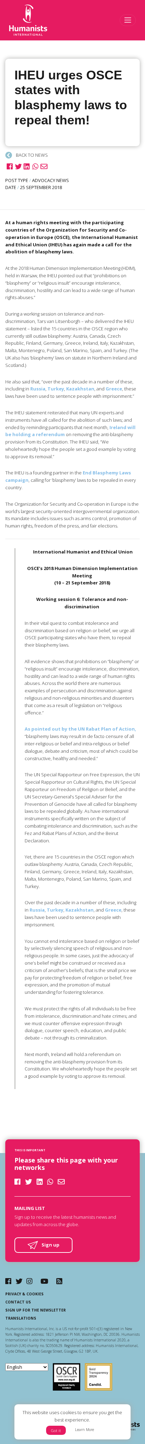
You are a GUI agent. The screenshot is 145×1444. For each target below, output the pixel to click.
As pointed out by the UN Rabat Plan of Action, (80, 729)
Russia (37, 389)
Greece (114, 389)
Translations (20, 1318)
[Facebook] (8, 1281)
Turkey (56, 389)
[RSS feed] (59, 1281)
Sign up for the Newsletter (35, 1310)
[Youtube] (44, 1281)
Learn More (84, 1429)
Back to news (31, 155)
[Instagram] (29, 1281)
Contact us (18, 1302)
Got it (56, 1430)
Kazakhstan (80, 389)
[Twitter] (19, 1281)
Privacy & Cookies (24, 1293)
